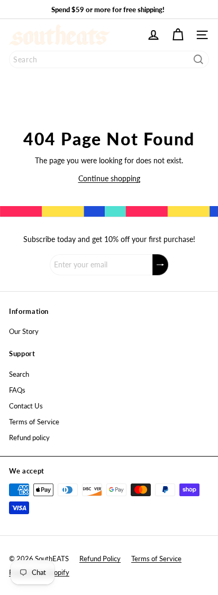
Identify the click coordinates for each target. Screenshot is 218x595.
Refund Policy (100, 558)
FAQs (17, 390)
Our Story (24, 331)
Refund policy (29, 437)
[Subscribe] (160, 264)
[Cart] (178, 35)
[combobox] (109, 59)
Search (19, 374)
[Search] (198, 59)
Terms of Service (34, 421)
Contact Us (26, 406)
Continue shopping (109, 178)
